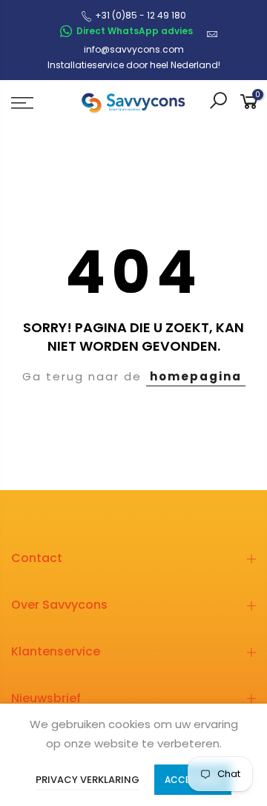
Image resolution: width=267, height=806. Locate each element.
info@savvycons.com (134, 49)
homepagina (196, 376)
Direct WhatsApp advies (134, 30)
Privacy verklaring (87, 780)
